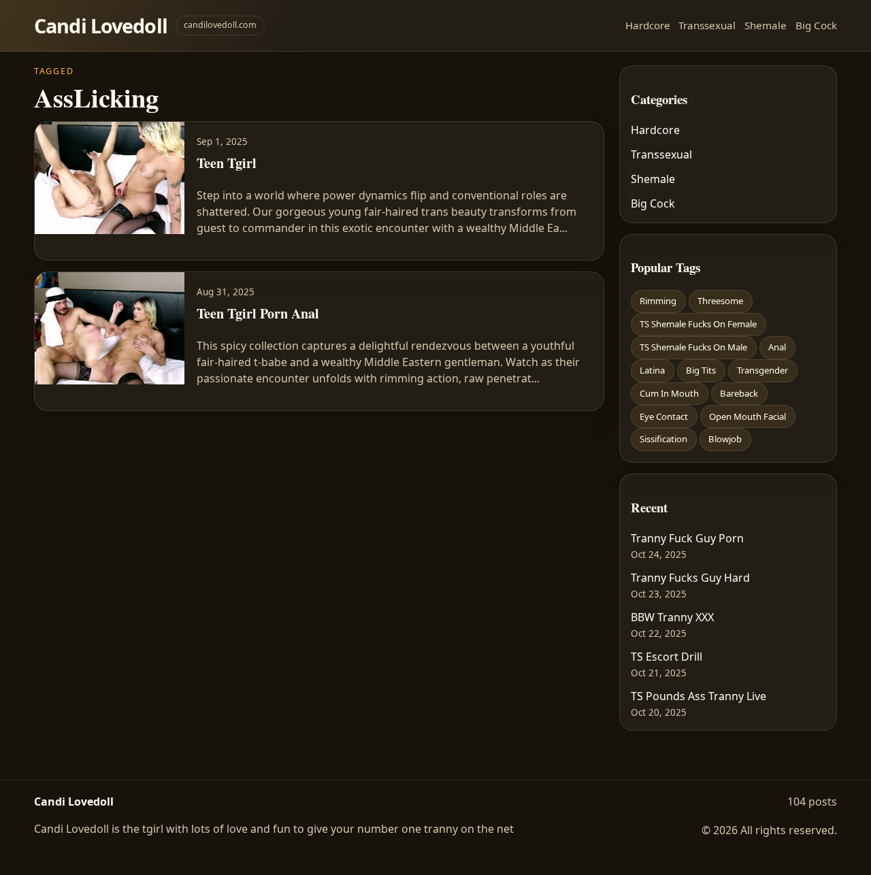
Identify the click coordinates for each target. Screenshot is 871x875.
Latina (652, 370)
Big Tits (701, 370)
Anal (777, 347)
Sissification (663, 439)
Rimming (658, 301)
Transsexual (707, 25)
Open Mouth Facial (747, 416)
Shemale (765, 25)
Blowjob (725, 439)
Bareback (739, 393)
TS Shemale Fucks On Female (698, 324)
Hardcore (647, 25)
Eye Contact (664, 416)
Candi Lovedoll (100, 25)
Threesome (720, 301)
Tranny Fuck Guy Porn (687, 538)
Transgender (762, 370)
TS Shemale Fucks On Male (693, 347)
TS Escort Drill (666, 656)
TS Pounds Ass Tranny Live (698, 696)
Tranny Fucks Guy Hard (690, 577)
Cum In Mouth (669, 393)
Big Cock (816, 25)
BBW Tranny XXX (672, 617)
